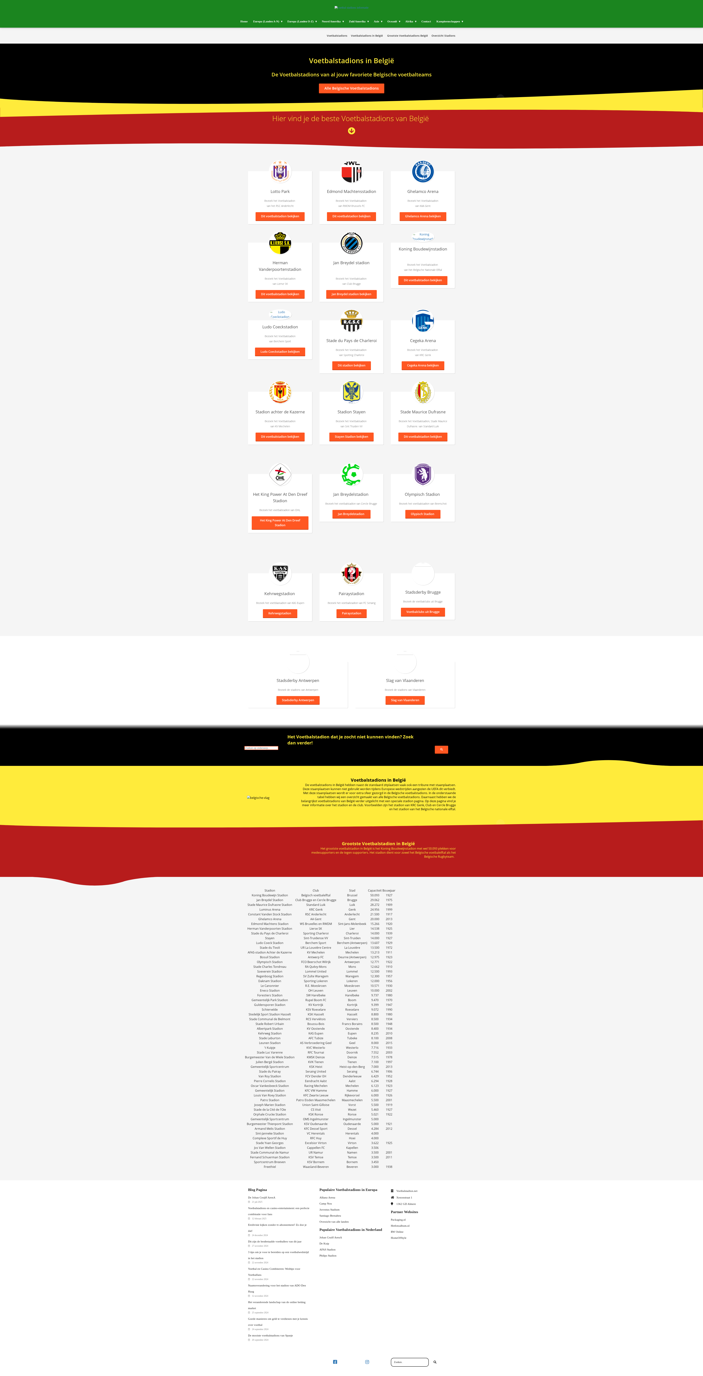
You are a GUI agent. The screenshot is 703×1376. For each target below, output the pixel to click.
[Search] (441, 749)
